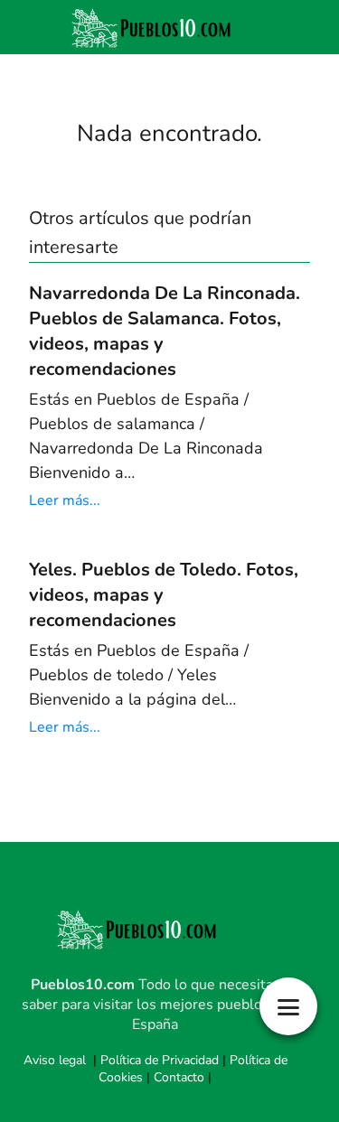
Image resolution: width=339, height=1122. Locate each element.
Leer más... (64, 500)
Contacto (179, 1077)
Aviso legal (55, 1060)
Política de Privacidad (159, 1060)
